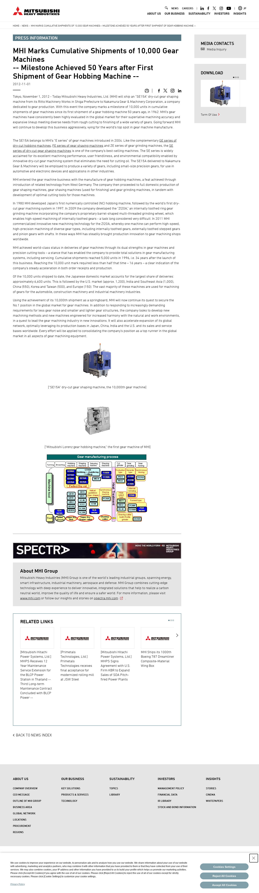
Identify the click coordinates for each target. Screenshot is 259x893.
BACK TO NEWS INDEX (34, 735)
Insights (239, 13)
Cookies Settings (224, 866)
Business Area (22, 807)
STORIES (211, 788)
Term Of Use (209, 114)
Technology (69, 800)
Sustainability (199, 13)
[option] (40, 663)
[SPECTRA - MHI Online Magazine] (97, 549)
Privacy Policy (17, 884)
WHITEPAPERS (214, 800)
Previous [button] (16, 667)
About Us (154, 13)
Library (114, 794)
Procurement (22, 825)
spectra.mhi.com (106, 598)
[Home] (36, 10)
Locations (19, 819)
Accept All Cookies (224, 885)
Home (16, 25)
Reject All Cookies (224, 875)
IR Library (164, 800)
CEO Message (21, 794)
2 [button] (171, 620)
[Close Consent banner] (254, 858)
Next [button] (177, 667)
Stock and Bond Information (177, 807)
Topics (113, 788)
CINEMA (210, 794)
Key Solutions (70, 788)
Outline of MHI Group (27, 800)
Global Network (24, 813)
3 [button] (173, 620)
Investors (221, 13)
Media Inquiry (216, 49)
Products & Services (75, 794)
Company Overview (25, 788)
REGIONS (18, 832)
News (25, 25)
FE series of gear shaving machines (77, 146)
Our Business (174, 13)
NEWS (174, 8)
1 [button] (169, 620)
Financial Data (167, 794)
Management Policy (171, 788)
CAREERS (187, 8)
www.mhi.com (30, 598)
